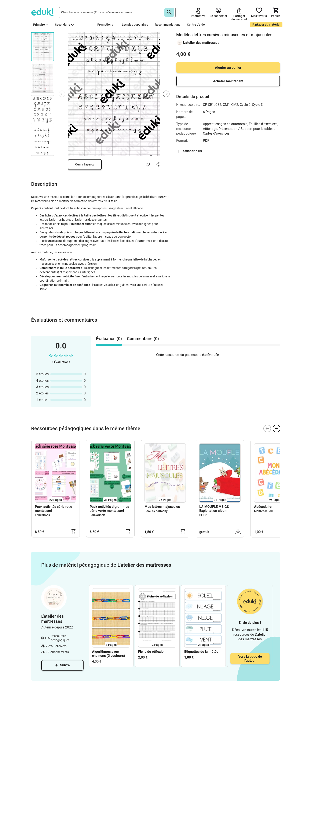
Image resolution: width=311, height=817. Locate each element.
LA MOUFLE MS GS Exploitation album (214, 509)
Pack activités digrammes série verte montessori (109, 509)
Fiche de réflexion (151, 652)
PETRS (203, 515)
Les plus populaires (135, 24)
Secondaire (62, 24)
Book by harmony (156, 511)
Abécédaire (263, 507)
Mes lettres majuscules (162, 507)
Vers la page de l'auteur (250, 658)
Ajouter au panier (228, 68)
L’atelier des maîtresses (201, 43)
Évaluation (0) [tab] (109, 338)
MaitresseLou (263, 511)
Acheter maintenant (228, 81)
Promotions (105, 24)
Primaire (39, 24)
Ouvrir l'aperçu (85, 164)
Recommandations (167, 24)
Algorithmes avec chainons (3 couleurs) (108, 654)
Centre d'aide (196, 24)
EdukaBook (42, 515)
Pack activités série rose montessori (53, 509)
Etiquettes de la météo (201, 652)
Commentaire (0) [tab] (143, 338)
